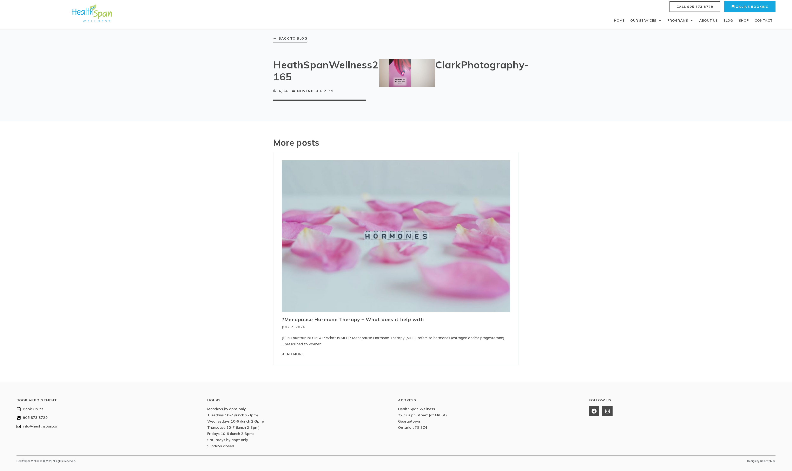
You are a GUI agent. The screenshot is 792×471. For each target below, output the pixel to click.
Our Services (643, 20)
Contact (764, 20)
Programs (677, 20)
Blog (728, 20)
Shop (744, 20)
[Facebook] (594, 411)
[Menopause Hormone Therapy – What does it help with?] (396, 236)
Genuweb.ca (768, 461)
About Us (708, 20)
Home (619, 20)
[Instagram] (607, 411)
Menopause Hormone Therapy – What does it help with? (353, 319)
